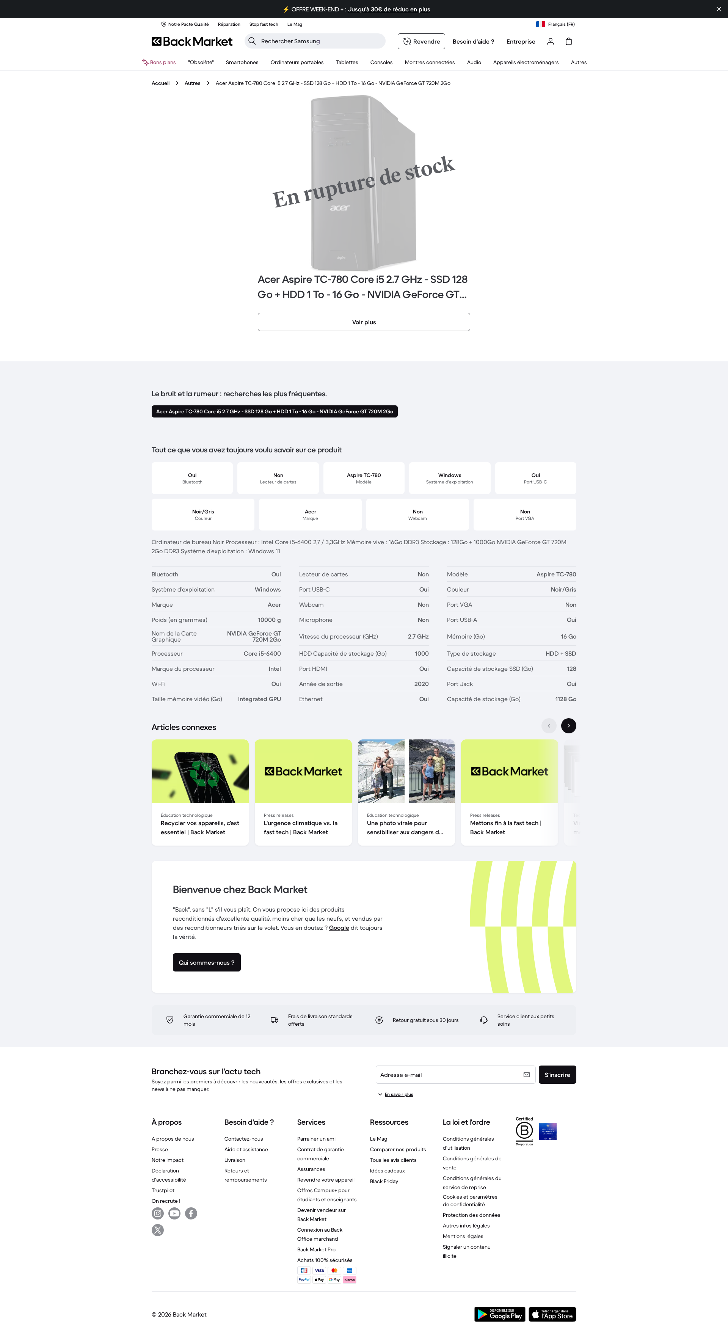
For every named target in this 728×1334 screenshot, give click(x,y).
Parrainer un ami (316, 1138)
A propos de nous (173, 1138)
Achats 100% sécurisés (325, 1260)
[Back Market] (192, 41)
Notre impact (168, 1160)
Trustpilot (163, 1190)
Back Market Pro (316, 1249)
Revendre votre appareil (326, 1179)
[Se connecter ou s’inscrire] (550, 41)
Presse (160, 1149)
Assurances (311, 1169)
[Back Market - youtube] (174, 1213)
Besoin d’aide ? (473, 41)
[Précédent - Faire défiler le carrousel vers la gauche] (549, 725)
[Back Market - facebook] (191, 1213)
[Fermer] (719, 9)
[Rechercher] (252, 41)
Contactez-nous (243, 1138)
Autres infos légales (466, 1225)
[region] (364, 794)
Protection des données (471, 1215)
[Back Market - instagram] (158, 1213)
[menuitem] (242, 62)
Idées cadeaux (387, 1170)
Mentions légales (463, 1236)
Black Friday (384, 1181)
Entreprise (521, 41)
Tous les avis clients (393, 1160)
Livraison (234, 1160)
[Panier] (568, 41)
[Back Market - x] (158, 1230)
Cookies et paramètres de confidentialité (470, 1200)
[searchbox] (321, 41)
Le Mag (379, 1138)
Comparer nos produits (398, 1149)
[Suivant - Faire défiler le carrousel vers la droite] (568, 725)
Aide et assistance (246, 1149)
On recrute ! (166, 1200)
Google (339, 927)
